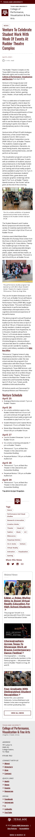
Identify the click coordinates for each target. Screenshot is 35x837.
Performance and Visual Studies (16, 515)
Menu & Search (16, 835)
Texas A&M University (13, 2)
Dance (9, 510)
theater (10, 528)
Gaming (10, 556)
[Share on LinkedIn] (17, 564)
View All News (17, 713)
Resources (8, 791)
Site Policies (12, 828)
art (25, 532)
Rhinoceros (11, 536)
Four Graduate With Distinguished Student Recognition (17, 691)
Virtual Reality (12, 548)
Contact (7, 773)
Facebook (8, 799)
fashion (10, 532)
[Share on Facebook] (8, 564)
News (6, 26)
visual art (20, 528)
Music (18, 532)
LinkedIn (8, 809)
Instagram (8, 802)
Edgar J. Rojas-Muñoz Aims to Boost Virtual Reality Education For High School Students (17, 602)
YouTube (8, 812)
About (7, 763)
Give (6, 770)
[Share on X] (12, 564)
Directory (8, 767)
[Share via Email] (22, 564)
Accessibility (24, 828)
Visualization (23, 552)
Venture (23, 544)
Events (7, 788)
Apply (6, 781)
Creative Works (13, 524)
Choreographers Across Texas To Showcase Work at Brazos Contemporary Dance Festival (17, 646)
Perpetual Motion (13, 540)
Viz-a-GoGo (11, 544)
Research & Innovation (15, 520)
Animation (11, 552)
